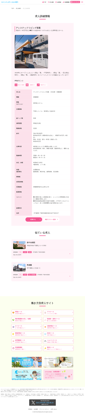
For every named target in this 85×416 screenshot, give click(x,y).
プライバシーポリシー (44, 409)
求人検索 (52, 2)
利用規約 (30, 409)
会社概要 (36, 409)
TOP (45, 2)
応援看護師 (67, 2)
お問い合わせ (54, 409)
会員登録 (59, 2)
